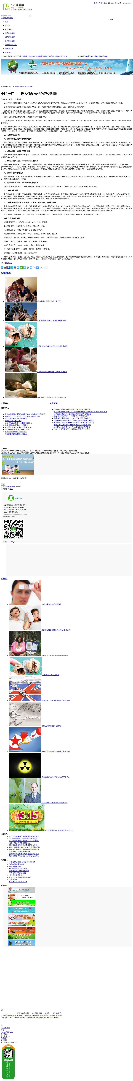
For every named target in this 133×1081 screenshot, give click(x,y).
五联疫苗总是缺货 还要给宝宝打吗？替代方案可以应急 (74, 423)
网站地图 (35, 1015)
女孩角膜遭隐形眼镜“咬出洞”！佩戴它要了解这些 (72, 409)
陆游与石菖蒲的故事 (16, 864)
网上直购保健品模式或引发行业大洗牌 (23, 845)
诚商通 (7, 25)
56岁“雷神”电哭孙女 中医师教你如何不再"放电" (71, 416)
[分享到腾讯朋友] (28, 267)
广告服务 (51, 1015)
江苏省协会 (38, 56)
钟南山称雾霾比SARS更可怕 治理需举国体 (24, 847)
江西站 (100, 56)
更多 (41, 268)
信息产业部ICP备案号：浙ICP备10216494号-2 (42, 1018)
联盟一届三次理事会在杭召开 (20, 843)
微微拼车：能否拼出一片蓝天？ (16, 425)
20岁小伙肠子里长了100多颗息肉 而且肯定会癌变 (72, 429)
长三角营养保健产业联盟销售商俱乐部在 (24, 849)
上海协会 (30, 56)
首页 (6, 22)
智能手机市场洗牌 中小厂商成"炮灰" (18, 427)
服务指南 (103, 3)
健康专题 (4, 885)
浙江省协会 (23, 56)
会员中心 (97, 3)
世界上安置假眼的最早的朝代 (20, 877)
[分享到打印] (31, 267)
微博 (8, 18)
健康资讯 (8, 52)
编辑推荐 (6, 273)
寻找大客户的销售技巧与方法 (16, 434)
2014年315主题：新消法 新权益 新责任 (23, 838)
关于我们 (12, 1015)
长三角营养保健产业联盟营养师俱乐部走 (24, 836)
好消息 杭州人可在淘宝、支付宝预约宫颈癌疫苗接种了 (74, 420)
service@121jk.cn (7, 1032)
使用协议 (20, 1015)
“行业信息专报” (10, 486)
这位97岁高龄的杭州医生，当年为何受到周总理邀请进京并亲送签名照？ (80, 412)
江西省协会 (46, 56)
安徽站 (105, 56)
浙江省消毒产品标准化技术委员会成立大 (24, 856)
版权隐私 (28, 1015)
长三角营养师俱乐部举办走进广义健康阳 (24, 841)
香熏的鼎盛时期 (15, 866)
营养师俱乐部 (10, 41)
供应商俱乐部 (10, 33)
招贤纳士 (59, 1015)
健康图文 (4, 579)
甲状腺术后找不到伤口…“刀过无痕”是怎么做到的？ (73, 418)
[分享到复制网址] (34, 267)
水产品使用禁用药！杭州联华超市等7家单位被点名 (72, 414)
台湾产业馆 (63, 56)
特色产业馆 (9, 48)
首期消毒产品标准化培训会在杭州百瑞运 (24, 854)
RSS (11, 489)
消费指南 (110, 3)
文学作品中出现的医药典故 (19, 871)
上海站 (90, 56)
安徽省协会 (55, 56)
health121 (18, 498)
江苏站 (95, 56)
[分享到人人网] (8, 267)
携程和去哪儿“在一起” (13, 421)
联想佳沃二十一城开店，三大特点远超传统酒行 (22, 416)
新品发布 (8, 29)
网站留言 (43, 1015)
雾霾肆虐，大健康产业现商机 (20, 852)
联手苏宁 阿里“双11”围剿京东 (16, 432)
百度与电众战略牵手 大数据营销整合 (18, 423)
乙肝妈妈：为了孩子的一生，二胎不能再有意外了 (72, 427)
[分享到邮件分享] (18, 267)
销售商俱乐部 (10, 37)
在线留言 (4, 1038)
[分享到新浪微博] (5, 267)
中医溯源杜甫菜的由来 (17, 873)
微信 (11, 18)
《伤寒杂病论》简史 (16, 875)
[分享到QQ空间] (2, 267)
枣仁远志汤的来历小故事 (18, 869)
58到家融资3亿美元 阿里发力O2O (17, 429)
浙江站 (85, 56)
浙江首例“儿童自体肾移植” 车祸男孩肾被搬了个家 (72, 425)
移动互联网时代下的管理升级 (16, 418)
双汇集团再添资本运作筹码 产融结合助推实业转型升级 (25, 414)
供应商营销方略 (27, 86)
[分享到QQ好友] (15, 267)
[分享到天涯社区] (24, 267)
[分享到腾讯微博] (11, 267)
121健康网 (4, 1015)
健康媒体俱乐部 (11, 45)
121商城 (4, 18)
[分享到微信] (21, 267)
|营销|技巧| (8, 263)
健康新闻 (54, 403)
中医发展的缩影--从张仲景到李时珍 (22, 862)
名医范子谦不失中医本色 (18, 882)
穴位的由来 (13, 879)
